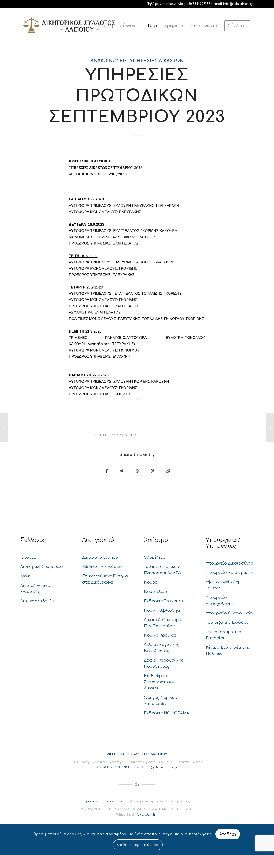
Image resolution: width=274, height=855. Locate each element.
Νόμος (150, 582)
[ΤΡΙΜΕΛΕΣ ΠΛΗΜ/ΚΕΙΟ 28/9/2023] (4, 427)
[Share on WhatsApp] (137, 470)
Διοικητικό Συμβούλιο (41, 567)
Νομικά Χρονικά (160, 635)
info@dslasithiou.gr (238, 4)
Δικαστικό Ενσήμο (100, 557)
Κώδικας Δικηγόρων (102, 567)
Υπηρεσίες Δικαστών (157, 60)
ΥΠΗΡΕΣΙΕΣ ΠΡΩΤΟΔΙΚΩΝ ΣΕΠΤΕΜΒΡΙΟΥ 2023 (137, 96)
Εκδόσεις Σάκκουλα (163, 601)
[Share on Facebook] (106, 470)
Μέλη (25, 576)
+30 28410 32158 (198, 4)
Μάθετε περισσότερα (138, 845)
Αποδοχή (227, 834)
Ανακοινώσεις (108, 60)
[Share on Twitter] (122, 470)
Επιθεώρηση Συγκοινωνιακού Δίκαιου (159, 682)
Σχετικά (90, 801)
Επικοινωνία (111, 801)
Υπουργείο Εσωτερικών (229, 573)
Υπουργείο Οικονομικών (229, 613)
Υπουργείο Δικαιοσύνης (229, 563)
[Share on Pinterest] (152, 470)
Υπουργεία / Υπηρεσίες (223, 543)
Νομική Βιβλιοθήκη (162, 610)
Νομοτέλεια (155, 592)
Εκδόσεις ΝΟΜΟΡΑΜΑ (166, 713)
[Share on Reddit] (167, 470)
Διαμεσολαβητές (37, 601)
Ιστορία (28, 557)
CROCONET (147, 814)
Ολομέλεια (154, 557)
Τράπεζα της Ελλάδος (227, 623)
